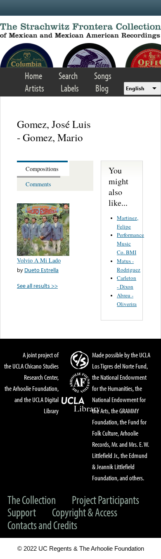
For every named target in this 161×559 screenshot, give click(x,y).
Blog (102, 88)
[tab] (43, 168)
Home (33, 76)
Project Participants (105, 499)
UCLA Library (81, 404)
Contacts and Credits (42, 525)
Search (68, 76)
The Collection (31, 499)
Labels (70, 88)
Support (21, 512)
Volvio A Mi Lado (39, 260)
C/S (81, 360)
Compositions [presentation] (42, 169)
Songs (102, 76)
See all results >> (37, 285)
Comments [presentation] (38, 184)
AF (81, 383)
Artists (34, 88)
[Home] (80, 31)
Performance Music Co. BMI (130, 243)
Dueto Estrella (41, 270)
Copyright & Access (84, 512)
